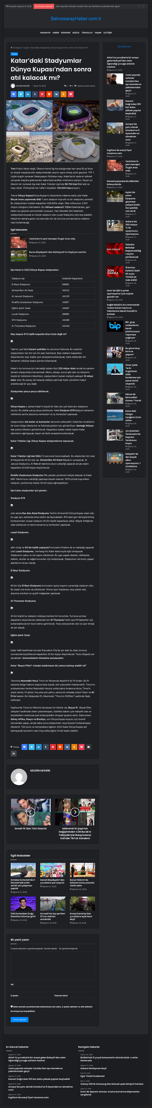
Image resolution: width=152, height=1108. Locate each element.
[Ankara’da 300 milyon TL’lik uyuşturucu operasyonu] (115, 225)
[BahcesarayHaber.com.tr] (76, 18)
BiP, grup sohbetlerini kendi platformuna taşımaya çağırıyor (132, 330)
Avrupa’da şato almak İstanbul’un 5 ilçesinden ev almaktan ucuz (132, 132)
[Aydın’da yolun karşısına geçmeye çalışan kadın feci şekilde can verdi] (115, 196)
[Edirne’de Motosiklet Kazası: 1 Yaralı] (115, 398)
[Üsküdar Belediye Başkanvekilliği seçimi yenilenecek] (115, 248)
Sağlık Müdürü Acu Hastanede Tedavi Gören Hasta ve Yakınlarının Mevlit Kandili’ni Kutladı (123, 309)
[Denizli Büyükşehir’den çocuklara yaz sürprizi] (52, 870)
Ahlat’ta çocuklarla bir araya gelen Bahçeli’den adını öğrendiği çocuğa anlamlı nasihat (122, 62)
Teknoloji (86, 32)
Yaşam (98, 32)
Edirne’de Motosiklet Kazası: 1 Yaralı (133, 397)
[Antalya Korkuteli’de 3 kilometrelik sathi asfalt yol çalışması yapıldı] (23, 870)
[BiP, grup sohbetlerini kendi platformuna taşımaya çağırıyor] (115, 326)
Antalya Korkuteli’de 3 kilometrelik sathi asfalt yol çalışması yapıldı (23, 884)
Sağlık (75, 32)
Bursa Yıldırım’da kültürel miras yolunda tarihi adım (82, 882)
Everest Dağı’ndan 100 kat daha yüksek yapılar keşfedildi (82, 6)
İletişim (107, 32)
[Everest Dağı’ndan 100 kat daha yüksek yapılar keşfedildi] (115, 105)
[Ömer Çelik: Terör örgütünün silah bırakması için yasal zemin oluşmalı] (115, 369)
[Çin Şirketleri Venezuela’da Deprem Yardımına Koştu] (115, 435)
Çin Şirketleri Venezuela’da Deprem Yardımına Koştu (132, 437)
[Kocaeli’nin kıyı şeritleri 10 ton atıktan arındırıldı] (52, 904)
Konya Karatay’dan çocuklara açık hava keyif (81, 916)
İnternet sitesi (61, 995)
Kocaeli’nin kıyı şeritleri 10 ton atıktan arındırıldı (52, 916)
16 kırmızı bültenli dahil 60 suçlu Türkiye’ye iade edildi (132, 273)
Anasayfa (45, 32)
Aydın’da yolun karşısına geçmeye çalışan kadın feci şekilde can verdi (132, 201)
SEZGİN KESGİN (23, 86)
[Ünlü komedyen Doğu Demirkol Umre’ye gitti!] (23, 904)
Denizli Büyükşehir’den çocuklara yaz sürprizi (52, 881)
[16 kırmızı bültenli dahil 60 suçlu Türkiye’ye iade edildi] (115, 271)
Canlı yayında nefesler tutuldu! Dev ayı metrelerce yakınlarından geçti (133, 82)
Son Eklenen (124, 46)
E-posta (15, 995)
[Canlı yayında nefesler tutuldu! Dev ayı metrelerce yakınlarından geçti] (115, 79)
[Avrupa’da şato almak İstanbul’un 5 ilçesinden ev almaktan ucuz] (115, 128)
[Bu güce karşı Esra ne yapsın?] (115, 352)
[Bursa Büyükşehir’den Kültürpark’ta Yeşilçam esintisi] (19, 255)
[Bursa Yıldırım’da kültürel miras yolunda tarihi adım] (82, 870)
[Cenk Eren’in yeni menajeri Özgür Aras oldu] (19, 242)
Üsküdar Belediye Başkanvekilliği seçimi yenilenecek (133, 250)
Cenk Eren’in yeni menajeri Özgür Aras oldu (52, 238)
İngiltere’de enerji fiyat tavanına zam (119, 152)
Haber (56, 32)
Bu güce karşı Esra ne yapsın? (132, 351)
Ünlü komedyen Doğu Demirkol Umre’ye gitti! (23, 915)
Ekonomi (65, 32)
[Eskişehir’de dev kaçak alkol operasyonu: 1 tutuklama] (115, 458)
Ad (13, 984)
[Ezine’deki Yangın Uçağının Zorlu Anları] (115, 415)
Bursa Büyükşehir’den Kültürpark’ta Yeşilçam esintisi (57, 252)
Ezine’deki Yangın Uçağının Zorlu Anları (133, 416)
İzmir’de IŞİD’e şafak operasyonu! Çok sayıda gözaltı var (120, 293)
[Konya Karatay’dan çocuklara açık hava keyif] (82, 904)
